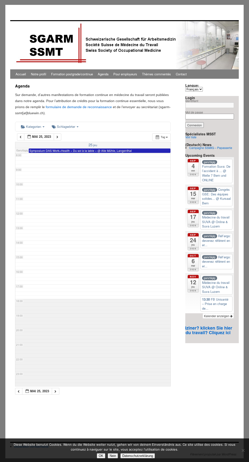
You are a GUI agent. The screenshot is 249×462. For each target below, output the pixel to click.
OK (101, 456)
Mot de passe (194, 112)
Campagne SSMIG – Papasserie (210, 148)
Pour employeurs (125, 74)
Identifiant (191, 101)
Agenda (103, 74)
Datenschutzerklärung (137, 456)
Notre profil (38, 74)
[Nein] (242, 450)
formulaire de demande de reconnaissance (79, 107)
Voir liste (190, 137)
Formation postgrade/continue (72, 74)
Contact (181, 74)
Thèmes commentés (156, 74)
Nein (113, 456)
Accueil (21, 74)
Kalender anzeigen (217, 316)
